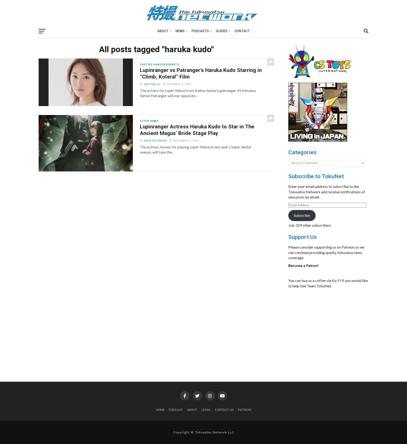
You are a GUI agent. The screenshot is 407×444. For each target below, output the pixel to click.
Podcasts (200, 31)
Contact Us (224, 410)
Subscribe (302, 215)
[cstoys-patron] (321, 80)
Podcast (176, 410)
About (163, 31)
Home (160, 410)
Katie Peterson (155, 140)
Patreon (244, 410)
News (180, 31)
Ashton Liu (152, 84)
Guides (222, 31)
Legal (206, 410)
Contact (242, 31)
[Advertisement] (333, 327)
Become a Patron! (303, 266)
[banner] (317, 140)
